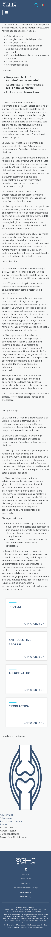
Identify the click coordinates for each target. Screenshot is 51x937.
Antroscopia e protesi (11, 821)
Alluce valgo (6, 815)
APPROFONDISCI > (34, 624)
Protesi (3, 824)
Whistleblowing (26, 897)
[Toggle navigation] (6, 12)
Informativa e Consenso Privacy (26, 888)
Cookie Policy (26, 883)
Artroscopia (6, 818)
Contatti (25, 874)
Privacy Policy (25, 892)
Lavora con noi (25, 879)
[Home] (9, 5)
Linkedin (26, 870)
